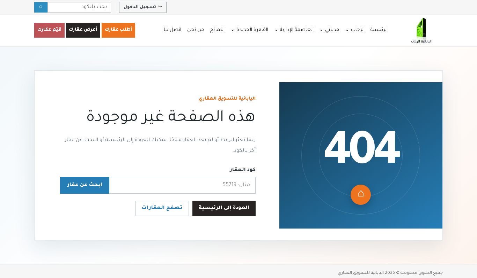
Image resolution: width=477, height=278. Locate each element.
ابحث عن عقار (84, 185)
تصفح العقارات (162, 208)
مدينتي (329, 30)
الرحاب (355, 30)
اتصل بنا (172, 30)
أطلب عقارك (118, 30)
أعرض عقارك (83, 30)
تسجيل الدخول (143, 7)
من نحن (195, 30)
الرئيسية (379, 30)
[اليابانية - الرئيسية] (421, 30)
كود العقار (243, 170)
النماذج (217, 30)
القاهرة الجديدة (249, 30)
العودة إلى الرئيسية (224, 208)
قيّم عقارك (49, 30)
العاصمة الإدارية (294, 30)
